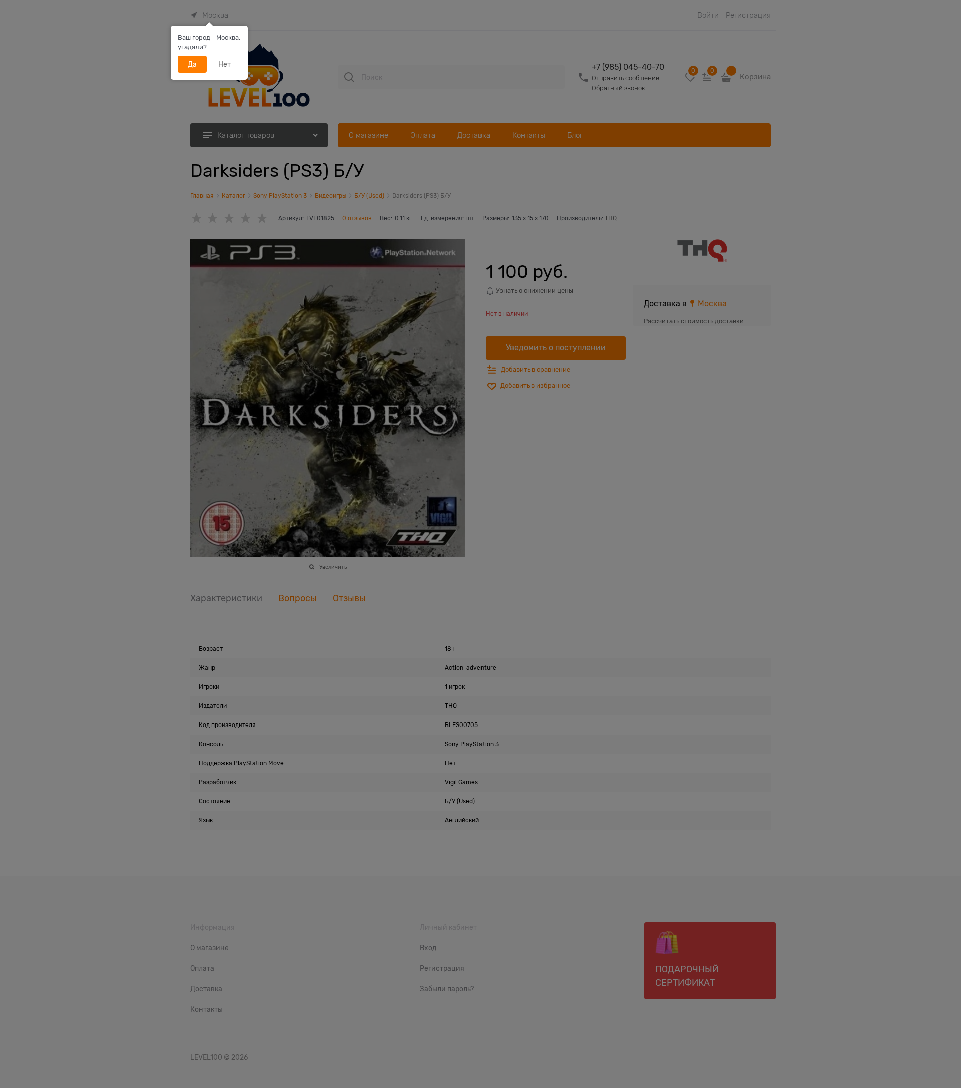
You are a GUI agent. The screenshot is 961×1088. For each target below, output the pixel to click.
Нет (224, 64)
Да (192, 64)
